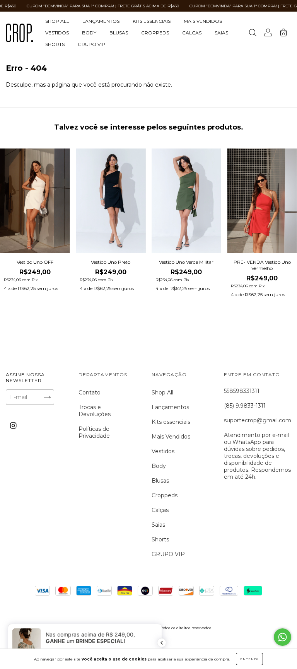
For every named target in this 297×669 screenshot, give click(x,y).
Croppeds (155, 33)
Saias (221, 33)
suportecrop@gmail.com (257, 420)
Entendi (249, 659)
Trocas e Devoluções (95, 411)
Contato (90, 392)
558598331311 (241, 390)
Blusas (118, 33)
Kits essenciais (152, 21)
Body (89, 33)
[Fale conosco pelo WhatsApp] (282, 637)
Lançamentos (100, 21)
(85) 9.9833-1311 (245, 405)
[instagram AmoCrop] (13, 425)
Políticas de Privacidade (94, 432)
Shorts (55, 44)
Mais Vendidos (203, 21)
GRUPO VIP (91, 44)
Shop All (57, 21)
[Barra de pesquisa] (252, 33)
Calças (191, 33)
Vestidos (57, 33)
